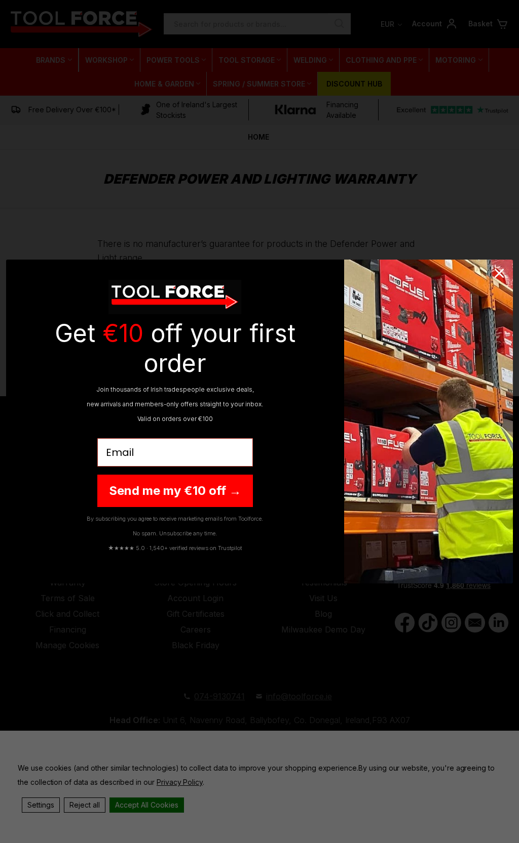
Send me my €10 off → (175, 490)
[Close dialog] (499, 273)
